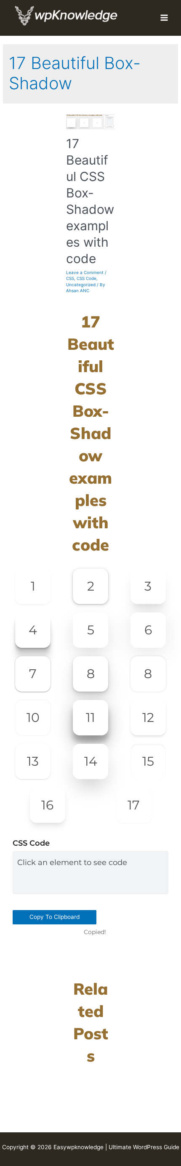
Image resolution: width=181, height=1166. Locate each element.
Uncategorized (81, 284)
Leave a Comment (85, 272)
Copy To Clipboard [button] (54, 916)
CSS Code (86, 278)
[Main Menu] (164, 18)
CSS (70, 278)
